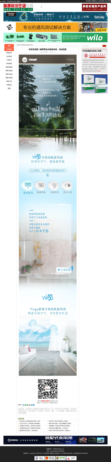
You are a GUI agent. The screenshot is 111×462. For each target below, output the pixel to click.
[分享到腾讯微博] (31, 405)
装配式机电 (9, 74)
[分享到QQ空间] (27, 405)
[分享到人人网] (33, 405)
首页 (9, 45)
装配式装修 (9, 77)
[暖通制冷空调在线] (18, 4)
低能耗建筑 (9, 67)
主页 (19, 45)
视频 (9, 88)
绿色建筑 (9, 63)
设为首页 (101, 1)
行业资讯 (9, 49)
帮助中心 (95, 1)
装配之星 (9, 81)
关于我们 (88, 1)
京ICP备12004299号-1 (67, 453)
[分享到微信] (25, 405)
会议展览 (9, 56)
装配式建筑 (9, 70)
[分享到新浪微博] (29, 405)
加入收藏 (108, 1)
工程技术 (9, 60)
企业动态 (28, 45)
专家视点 (9, 85)
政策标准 (9, 53)
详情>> (99, 71)
